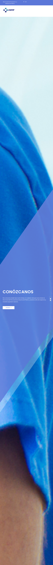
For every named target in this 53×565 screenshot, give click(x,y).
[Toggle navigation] (6, 16)
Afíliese (8, 307)
